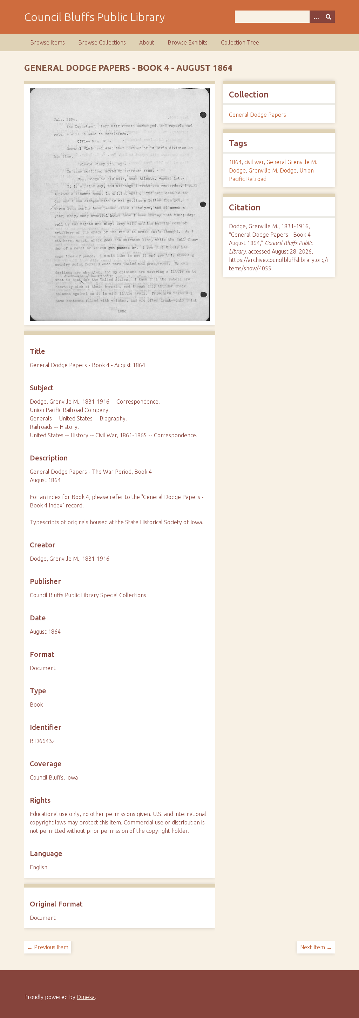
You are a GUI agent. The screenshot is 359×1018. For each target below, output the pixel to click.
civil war (254, 162)
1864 (235, 162)
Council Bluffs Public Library (94, 17)
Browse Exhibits (188, 42)
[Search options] (316, 17)
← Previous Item (47, 947)
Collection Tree (240, 42)
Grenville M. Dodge (273, 170)
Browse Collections (102, 42)
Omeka (86, 997)
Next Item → (316, 947)
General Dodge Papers (257, 115)
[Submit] (328, 17)
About (146, 42)
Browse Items (47, 42)
